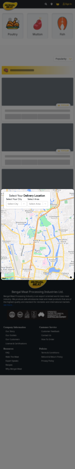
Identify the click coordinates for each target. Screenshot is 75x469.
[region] (37, 234)
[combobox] (29, 203)
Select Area (33, 199)
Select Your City (14, 199)
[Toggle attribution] (70, 277)
